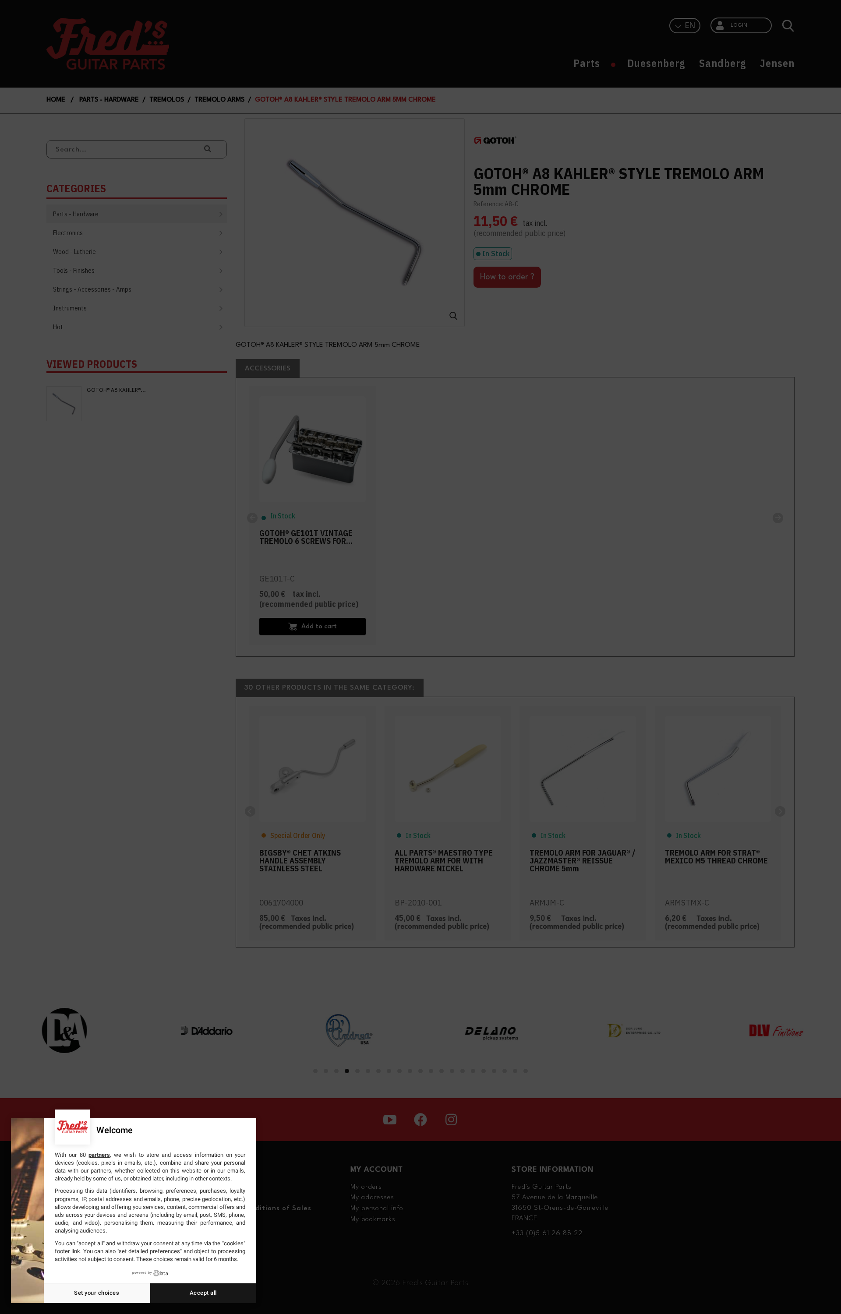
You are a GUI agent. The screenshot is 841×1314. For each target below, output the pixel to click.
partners (99, 1155)
